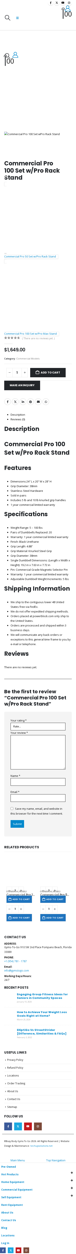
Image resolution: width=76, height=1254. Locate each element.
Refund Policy (15, 1067)
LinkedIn (23, 401)
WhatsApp (45, 401)
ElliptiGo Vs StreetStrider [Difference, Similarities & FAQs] (41, 1032)
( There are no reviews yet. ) (38, 338)
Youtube (28, 1126)
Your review (19, 733)
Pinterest (30, 401)
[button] (7, 18)
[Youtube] (63, 3)
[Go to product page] (21, 872)
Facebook (7, 401)
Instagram (38, 1126)
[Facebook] (50, 3)
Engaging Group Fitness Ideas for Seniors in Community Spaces (42, 996)
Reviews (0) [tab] (18, 419)
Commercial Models (27, 358)
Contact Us (13, 1099)
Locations (13, 1075)
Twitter (15, 401)
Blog (4, 1227)
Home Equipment (12, 1182)
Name (15, 776)
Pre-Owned (8, 1166)
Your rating (19, 720)
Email (38, 401)
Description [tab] (18, 415)
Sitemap (12, 1107)
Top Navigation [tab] (55, 1160)
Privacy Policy (15, 1059)
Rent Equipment (12, 1204)
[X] (57, 3)
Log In (5, 1243)
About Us (12, 1091)
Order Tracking (16, 1083)
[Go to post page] (9, 998)
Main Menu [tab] (18, 1160)
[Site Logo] (39, 17)
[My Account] (67, 8)
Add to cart (50, 372)
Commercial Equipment (17, 1189)
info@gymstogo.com (16, 970)
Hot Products (10, 1174)
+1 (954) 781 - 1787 (15, 961)
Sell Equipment (11, 1197)
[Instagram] (69, 3)
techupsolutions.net (41, 1145)
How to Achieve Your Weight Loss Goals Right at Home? (42, 1014)
